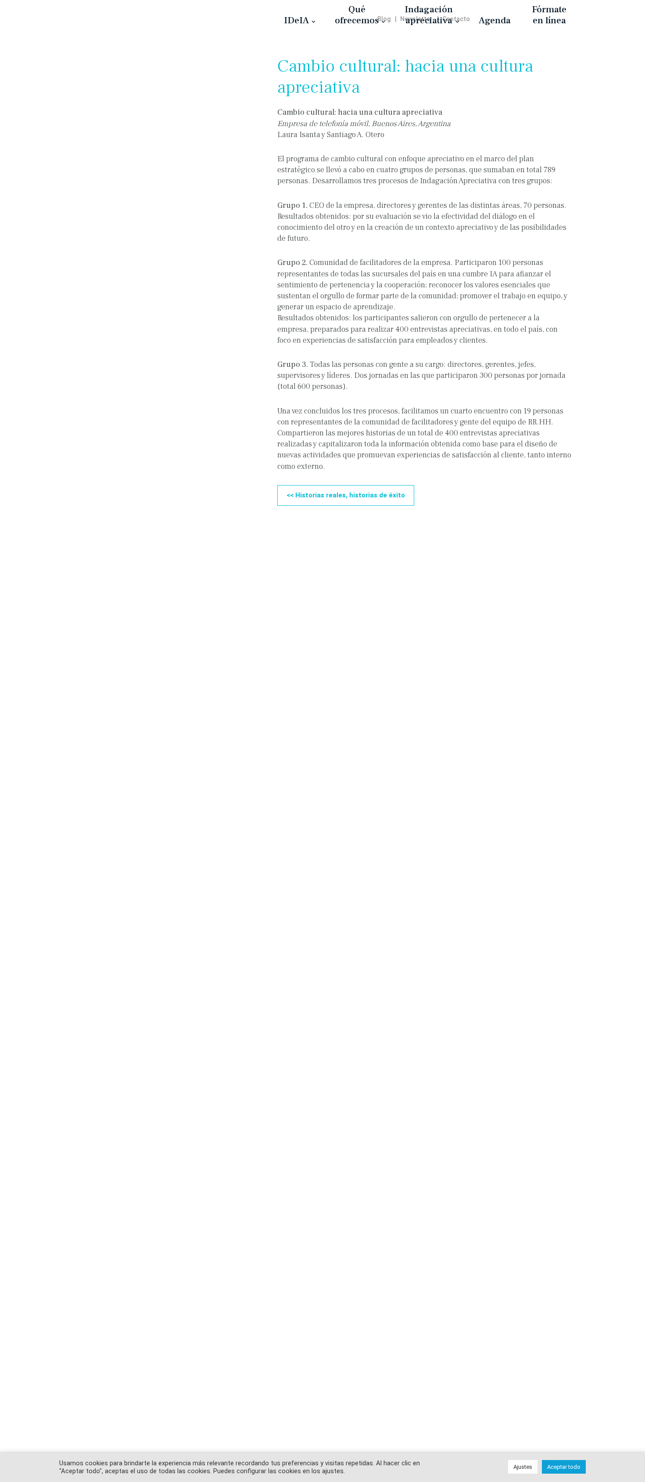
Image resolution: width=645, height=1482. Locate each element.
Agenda (495, 20)
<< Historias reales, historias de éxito (346, 495)
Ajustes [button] (522, 1467)
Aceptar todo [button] (563, 1467)
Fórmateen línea (549, 15)
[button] (313, 22)
